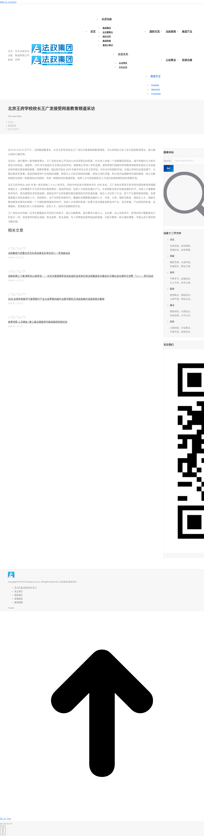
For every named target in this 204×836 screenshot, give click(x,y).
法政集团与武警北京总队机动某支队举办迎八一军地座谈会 (39, 253)
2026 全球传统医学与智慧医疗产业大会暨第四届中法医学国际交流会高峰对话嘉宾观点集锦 (56, 299)
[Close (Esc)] (1, 823)
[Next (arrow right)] (4, 830)
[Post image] (17, 248)
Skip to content (8, 2)
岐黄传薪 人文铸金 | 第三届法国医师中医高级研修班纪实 (37, 322)
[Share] (4, 823)
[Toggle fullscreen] (7, 823)
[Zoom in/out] (11, 823)
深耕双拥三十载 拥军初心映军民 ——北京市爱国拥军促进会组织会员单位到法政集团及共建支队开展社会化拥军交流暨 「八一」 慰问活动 (80, 276)
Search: (167, 161)
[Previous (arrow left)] (1, 830)
